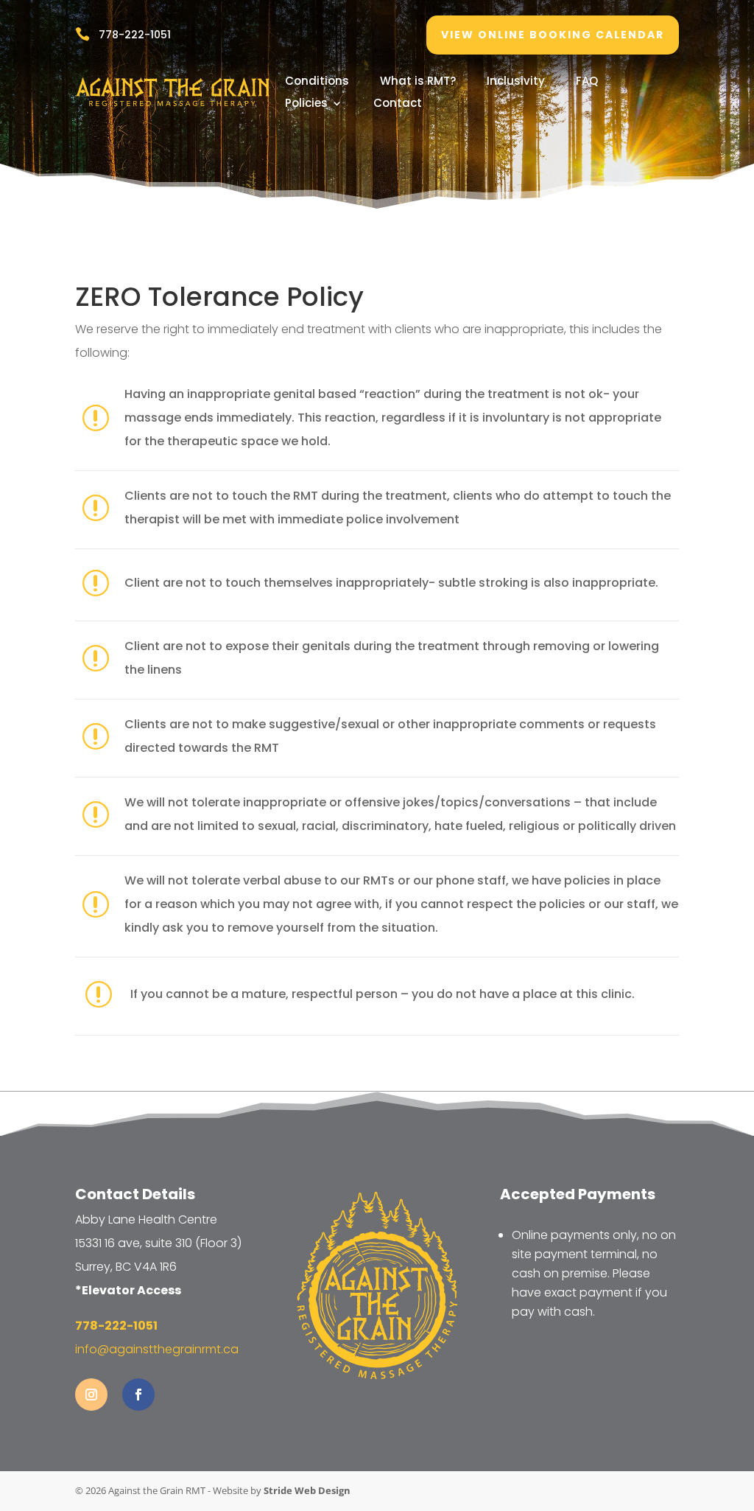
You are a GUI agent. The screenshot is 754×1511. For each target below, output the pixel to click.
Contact (397, 104)
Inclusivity (516, 82)
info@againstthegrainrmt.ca (157, 1349)
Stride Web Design (307, 1490)
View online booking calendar (552, 34)
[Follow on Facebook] (138, 1394)
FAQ (587, 82)
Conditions (317, 82)
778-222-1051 (135, 34)
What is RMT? (418, 82)
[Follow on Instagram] (91, 1394)
